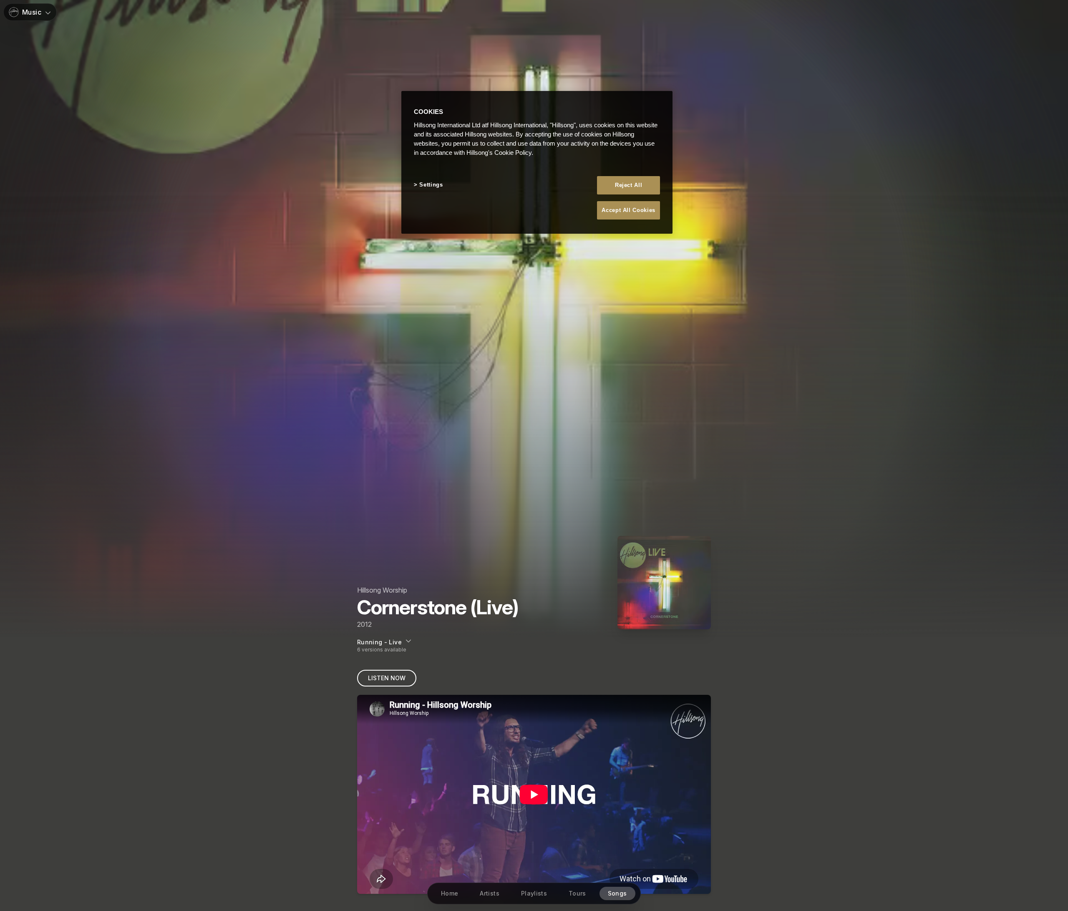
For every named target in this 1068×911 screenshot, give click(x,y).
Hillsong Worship (382, 590)
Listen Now (387, 677)
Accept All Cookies (628, 210)
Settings (431, 185)
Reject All (628, 185)
